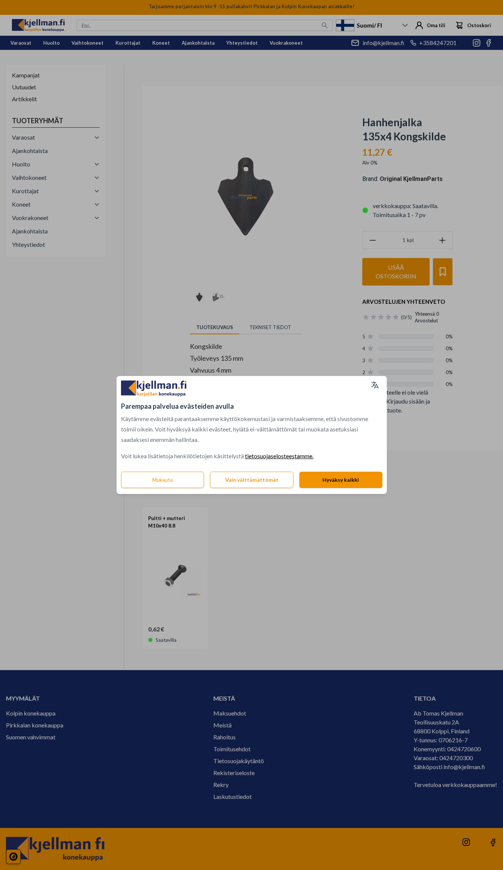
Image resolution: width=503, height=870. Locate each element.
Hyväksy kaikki (340, 480)
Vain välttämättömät (251, 480)
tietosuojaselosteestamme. (279, 455)
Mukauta (162, 480)
